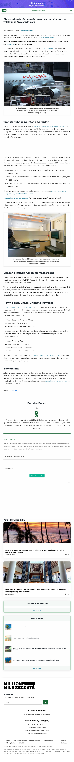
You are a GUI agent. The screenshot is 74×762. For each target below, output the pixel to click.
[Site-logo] (4, 10)
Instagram (46, 714)
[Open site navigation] (71, 11)
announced (48, 48)
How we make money (46, 37)
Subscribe (8, 695)
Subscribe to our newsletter (16, 198)
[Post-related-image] (37, 532)
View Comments (37, 476)
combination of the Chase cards (46, 355)
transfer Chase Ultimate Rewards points (50, 126)
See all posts (37, 668)
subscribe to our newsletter (56, 381)
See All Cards (37, 610)
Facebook (29, 714)
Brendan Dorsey (27, 30)
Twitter (37, 714)
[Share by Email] (16, 390)
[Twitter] (13, 390)
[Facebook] (10, 390)
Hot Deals (11, 44)
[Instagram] (36, 415)
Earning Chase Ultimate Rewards (17, 307)
